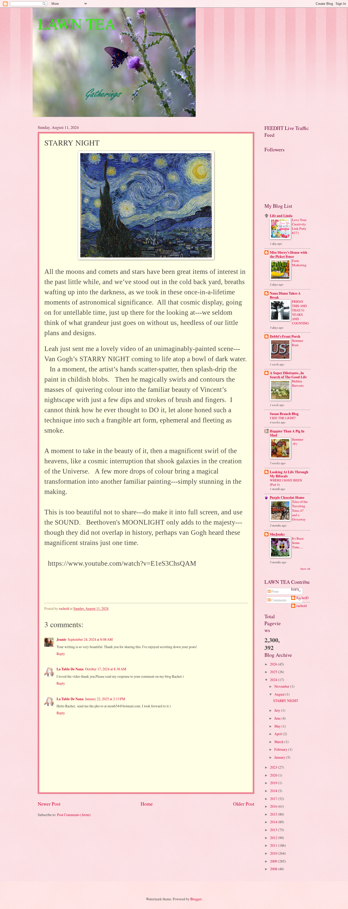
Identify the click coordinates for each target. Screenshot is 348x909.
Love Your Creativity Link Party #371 (299, 226)
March (279, 741)
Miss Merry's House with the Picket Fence (288, 254)
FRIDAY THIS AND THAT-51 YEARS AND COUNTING (300, 312)
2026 (274, 664)
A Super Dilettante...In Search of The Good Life (288, 375)
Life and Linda (281, 215)
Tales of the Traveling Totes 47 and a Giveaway (300, 510)
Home (147, 804)
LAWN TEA (76, 23)
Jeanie (61, 639)
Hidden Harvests (298, 383)
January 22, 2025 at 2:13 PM (105, 698)
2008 (274, 868)
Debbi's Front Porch (285, 336)
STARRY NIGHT (285, 700)
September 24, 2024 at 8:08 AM (90, 639)
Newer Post (49, 804)
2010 (274, 853)
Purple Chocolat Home (287, 497)
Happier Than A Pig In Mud (287, 433)
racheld (301, 606)
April (278, 733)
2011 (274, 845)
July (277, 710)
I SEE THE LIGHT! (283, 418)
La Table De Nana (70, 669)
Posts (275, 591)
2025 (274, 671)
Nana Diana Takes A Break (285, 295)
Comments (279, 600)
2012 (274, 837)
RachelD (302, 598)
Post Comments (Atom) (74, 814)
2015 (274, 814)
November (282, 686)
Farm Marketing (299, 262)
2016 (274, 806)
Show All (305, 569)
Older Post (243, 804)
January (280, 757)
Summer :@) (297, 441)
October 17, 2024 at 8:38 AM (105, 668)
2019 (274, 782)
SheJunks (277, 534)
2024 (274, 679)
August (279, 694)
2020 (274, 775)
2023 (274, 767)
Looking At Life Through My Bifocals (289, 474)
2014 (274, 821)
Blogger (196, 898)
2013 (274, 829)
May (278, 726)
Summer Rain (297, 342)
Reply (61, 653)
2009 (274, 861)
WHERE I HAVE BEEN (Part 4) (286, 482)
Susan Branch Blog (284, 413)
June (278, 718)
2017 (274, 798)
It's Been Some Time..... (298, 542)
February (281, 749)
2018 (274, 790)
